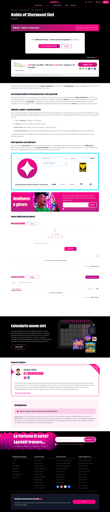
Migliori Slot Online (82, 474)
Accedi (66, 46)
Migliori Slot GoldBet (83, 485)
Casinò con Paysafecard (39, 477)
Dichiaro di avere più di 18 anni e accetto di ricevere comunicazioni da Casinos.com (80, 208)
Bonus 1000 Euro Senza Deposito (64, 460)
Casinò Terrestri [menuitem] (57, 5)
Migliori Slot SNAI (82, 479)
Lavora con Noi (15, 471)
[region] (55, 245)
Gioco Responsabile (16, 474)
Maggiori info (87, 64)
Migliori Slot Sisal (82, 482)
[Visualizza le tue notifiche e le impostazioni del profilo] (97, 256)
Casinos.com (14, 10)
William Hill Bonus (19, 70)
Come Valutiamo (16, 466)
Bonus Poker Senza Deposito (63, 466)
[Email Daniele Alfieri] (25, 377)
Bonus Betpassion (60, 482)
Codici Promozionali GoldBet (85, 460)
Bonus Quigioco (60, 479)
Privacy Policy (23, 505)
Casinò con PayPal (38, 474)
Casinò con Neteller (38, 482)
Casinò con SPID (38, 463)
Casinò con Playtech (39, 471)
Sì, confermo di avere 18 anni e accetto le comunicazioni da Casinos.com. (70, 444)
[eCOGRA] (62, 185)
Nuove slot (19, 347)
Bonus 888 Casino (60, 477)
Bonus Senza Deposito (61, 468)
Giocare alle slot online (24, 10)
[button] (48, 237)
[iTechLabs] (81, 185)
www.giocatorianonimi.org (45, 74)
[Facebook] (69, 486)
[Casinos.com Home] (55, 2)
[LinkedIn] (57, 486)
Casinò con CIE (37, 460)
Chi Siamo (14, 460)
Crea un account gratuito (49, 46)
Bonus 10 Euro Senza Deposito (63, 463)
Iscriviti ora (89, 439)
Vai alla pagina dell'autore (23, 393)
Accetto (84, 502)
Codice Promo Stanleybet (84, 471)
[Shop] (86, 2)
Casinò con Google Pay (39, 488)
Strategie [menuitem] (73, 5)
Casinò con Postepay (39, 485)
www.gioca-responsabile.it (35, 74)
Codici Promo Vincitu (83, 468)
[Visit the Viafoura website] (95, 266)
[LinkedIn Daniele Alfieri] (28, 377)
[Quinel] (72, 185)
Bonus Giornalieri (60, 471)
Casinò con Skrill (38, 479)
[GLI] (90, 185)
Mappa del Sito (15, 477)
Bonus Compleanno (60, 474)
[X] (65, 486)
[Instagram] (61, 486)
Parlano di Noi (15, 468)
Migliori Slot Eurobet (83, 488)
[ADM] (53, 185)
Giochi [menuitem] (47, 5)
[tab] (16, 288)
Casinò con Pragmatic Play (40, 468)
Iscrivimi (92, 205)
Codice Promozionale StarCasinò (85, 463)
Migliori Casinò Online (39, 466)
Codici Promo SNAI (82, 466)
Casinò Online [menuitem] (38, 5)
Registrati (57, 234)
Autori (13, 463)
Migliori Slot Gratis (82, 477)
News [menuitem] (66, 5)
